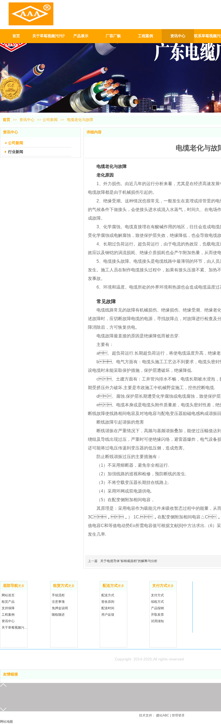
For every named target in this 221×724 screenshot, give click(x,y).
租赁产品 (8, 602)
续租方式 (157, 602)
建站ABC (162, 715)
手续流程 (58, 595)
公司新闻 (50, 120)
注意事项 (58, 602)
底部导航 (10, 586)
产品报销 (157, 608)
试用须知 (157, 621)
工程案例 (8, 614)
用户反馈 (107, 614)
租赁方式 (60, 586)
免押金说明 (60, 608)
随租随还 (58, 614)
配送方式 (110, 586)
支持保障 (8, 608)
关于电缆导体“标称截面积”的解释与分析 (128, 561)
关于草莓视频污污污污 (15, 627)
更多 (21, 585)
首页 (6, 120)
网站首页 (8, 595)
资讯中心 (27, 120)
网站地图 (6, 721)
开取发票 (157, 614)
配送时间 (107, 608)
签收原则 (107, 602)
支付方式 (159, 586)
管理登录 (178, 715)
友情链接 (10, 674)
